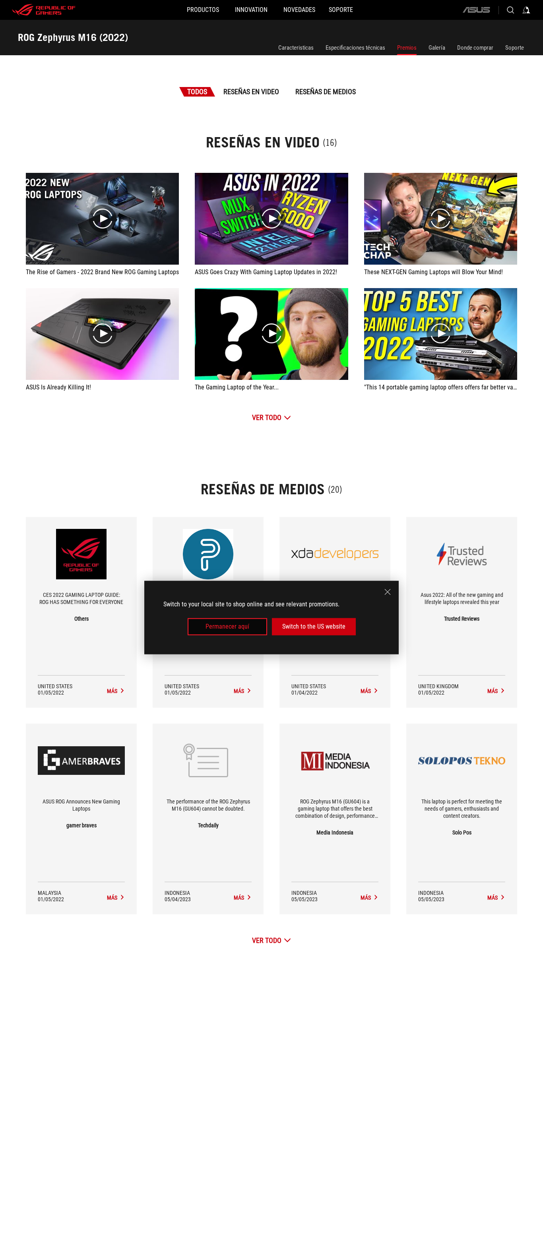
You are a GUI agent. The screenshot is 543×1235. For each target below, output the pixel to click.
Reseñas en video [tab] (251, 91)
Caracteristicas (296, 47)
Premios (407, 47)
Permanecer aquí (227, 626)
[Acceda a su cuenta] (526, 10)
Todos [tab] (197, 91)
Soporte (514, 47)
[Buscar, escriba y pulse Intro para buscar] (510, 10)
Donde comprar (475, 47)
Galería (437, 47)
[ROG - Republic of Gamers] (44, 10)
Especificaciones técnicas (355, 47)
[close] (387, 592)
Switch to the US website (313, 626)
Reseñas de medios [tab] (325, 91)
